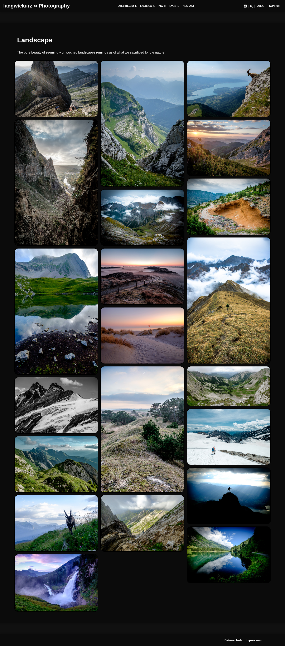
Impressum (253, 640)
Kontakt (188, 5)
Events (174, 5)
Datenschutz (233, 640)
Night (162, 5)
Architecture (127, 5)
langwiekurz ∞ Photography (36, 6)
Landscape (147, 5)
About (261, 5)
